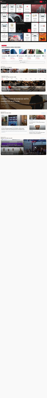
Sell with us (44, 370)
